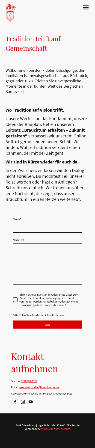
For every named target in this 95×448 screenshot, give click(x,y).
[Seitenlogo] (11, 13)
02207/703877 (29, 381)
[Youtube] (31, 402)
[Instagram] (23, 402)
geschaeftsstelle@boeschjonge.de (39, 387)
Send (47, 324)
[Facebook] (15, 402)
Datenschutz (62, 428)
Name (17, 219)
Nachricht (18, 240)
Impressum (46, 428)
